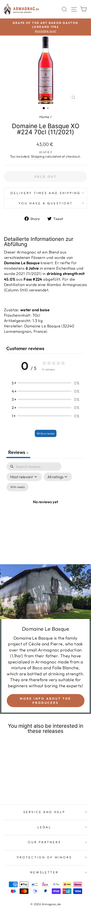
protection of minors (44, 857)
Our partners (44, 842)
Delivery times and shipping (45, 193)
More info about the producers (45, 701)
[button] (45, 383)
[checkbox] (17, 487)
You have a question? (45, 203)
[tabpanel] (45, 507)
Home (44, 117)
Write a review (46, 433)
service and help (44, 812)
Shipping (37, 156)
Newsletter (44, 872)
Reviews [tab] (18, 452)
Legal (44, 827)
